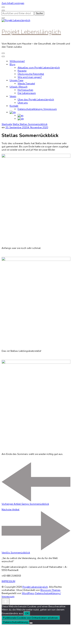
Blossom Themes (50, 590)
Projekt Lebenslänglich (31, 32)
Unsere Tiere (16, 80)
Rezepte (22, 70)
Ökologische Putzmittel (31, 74)
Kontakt (14, 105)
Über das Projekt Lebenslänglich (36, 99)
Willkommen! (17, 61)
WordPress (28, 593)
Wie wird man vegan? (30, 77)
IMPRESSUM (8, 581)
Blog (12, 64)
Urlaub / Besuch (18, 86)
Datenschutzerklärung (15, 622)
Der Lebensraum (27, 93)
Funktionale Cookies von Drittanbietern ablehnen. (30, 617)
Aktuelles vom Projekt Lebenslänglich (39, 67)
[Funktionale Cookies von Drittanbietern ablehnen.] (31, 623)
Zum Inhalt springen (13, 3)
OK (27, 613)
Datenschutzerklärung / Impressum (37, 109)
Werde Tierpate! (26, 83)
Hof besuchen (25, 90)
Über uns (23, 102)
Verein (13, 96)
